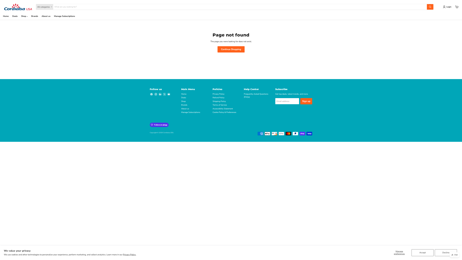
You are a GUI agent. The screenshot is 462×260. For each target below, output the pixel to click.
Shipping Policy (219, 101)
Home (6, 16)
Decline (445, 252)
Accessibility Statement (223, 108)
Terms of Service (220, 105)
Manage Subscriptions (64, 16)
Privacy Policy (218, 94)
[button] (447, 6)
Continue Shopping (231, 49)
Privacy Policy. (129, 254)
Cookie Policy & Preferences (224, 112)
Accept (422, 252)
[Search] (430, 7)
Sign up (306, 101)
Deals (15, 16)
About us (46, 16)
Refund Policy (218, 97)
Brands (34, 16)
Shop (24, 16)
